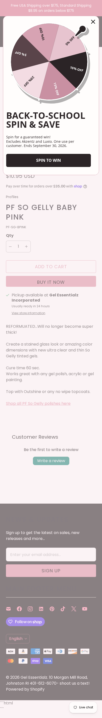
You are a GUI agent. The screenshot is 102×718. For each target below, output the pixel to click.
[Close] (93, 22)
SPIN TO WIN (48, 160)
